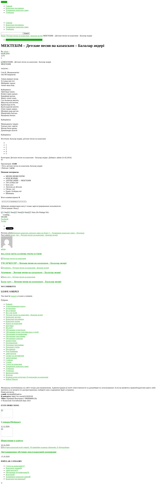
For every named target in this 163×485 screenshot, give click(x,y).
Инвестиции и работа (12, 440)
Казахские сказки (13, 321)
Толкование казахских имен (17, 10)
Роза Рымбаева (12, 351)
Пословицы (10, 349)
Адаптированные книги (15, 306)
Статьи (8, 362)
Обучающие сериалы (14, 338)
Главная (9, 6)
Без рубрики (11, 311)
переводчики (11, 341)
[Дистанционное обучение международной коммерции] (35, 447)
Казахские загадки (13, 317)
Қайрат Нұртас (12, 379)
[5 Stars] (31, 212)
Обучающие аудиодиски (15, 330)
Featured (9, 304)
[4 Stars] (24, 212)
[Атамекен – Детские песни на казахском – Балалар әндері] (25, 268)
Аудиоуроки (11, 308)
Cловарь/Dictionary (11, 422)
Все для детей (11, 313)
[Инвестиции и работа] (7, 436)
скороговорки (11, 358)
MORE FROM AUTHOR (31, 254)
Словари (9, 360)
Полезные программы (15, 345)
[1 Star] (4, 212)
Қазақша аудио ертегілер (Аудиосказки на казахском (27, 377)
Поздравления (11, 343)
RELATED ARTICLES (11, 254)
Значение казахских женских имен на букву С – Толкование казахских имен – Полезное (48, 233)
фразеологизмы (12, 373)
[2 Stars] (10, 212)
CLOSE (4, 2)
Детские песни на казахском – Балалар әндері (24, 315)
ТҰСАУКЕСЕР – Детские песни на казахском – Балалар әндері (33, 263)
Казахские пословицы (15, 8)
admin (6, 51)
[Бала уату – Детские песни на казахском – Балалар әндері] (18, 277)
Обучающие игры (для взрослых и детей (22, 332)
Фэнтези (9, 375)
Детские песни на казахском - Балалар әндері (24, 40)
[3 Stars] (17, 212)
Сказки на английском (15, 356)
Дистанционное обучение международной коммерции (28, 452)
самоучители (11, 354)
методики (10, 326)
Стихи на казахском (14, 364)
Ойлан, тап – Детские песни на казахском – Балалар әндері (34, 235)
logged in (14, 296)
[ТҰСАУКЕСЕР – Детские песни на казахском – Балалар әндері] (13, 258)
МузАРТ (9, 328)
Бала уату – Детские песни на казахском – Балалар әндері (31, 281)
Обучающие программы (15, 336)
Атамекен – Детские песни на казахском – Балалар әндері (31, 272)
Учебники (10, 12)
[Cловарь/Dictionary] (7, 417)
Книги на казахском (14, 323)
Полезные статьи (13, 347)
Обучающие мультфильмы (16, 334)
